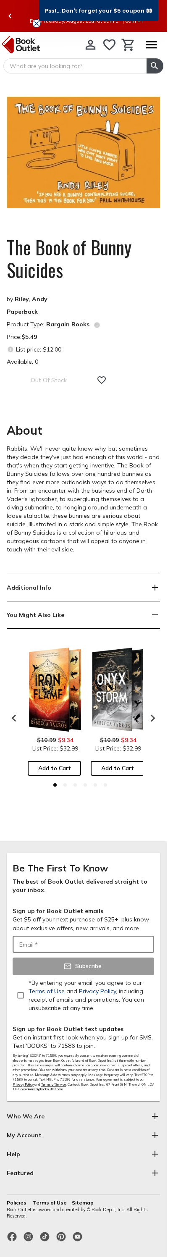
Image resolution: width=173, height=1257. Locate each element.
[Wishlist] (109, 44)
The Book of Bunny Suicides (69, 258)
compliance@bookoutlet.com (42, 1089)
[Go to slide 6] (105, 785)
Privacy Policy (23, 1084)
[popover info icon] (97, 325)
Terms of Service (53, 1084)
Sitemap (83, 1202)
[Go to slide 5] (95, 785)
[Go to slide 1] (55, 785)
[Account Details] (90, 44)
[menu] (151, 45)
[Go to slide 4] (85, 785)
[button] (98, 10)
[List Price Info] (10, 349)
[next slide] (150, 718)
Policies (17, 1202)
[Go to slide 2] (65, 785)
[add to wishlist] (102, 380)
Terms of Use (50, 1202)
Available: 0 (22, 361)
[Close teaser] (36, 23)
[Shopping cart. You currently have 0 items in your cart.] (128, 44)
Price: (22, 337)
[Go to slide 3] (75, 785)
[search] (155, 65)
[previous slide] (10, 16)
